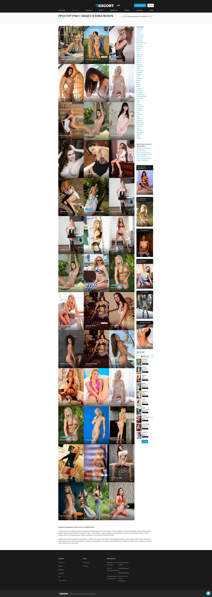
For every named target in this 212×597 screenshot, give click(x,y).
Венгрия (139, 45)
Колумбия (139, 78)
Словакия (139, 108)
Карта (101, 10)
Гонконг (139, 57)
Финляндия (140, 124)
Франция (139, 120)
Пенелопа (145, 391)
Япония (138, 138)
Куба (137, 82)
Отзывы (85, 566)
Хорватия (139, 126)
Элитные (61, 10)
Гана (137, 53)
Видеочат (114, 10)
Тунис (138, 116)
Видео (127, 10)
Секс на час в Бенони (143, 152)
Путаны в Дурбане (142, 160)
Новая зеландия (141, 96)
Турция (138, 118)
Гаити (138, 51)
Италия (138, 69)
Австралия (139, 29)
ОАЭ (137, 100)
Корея (138, 80)
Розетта (144, 416)
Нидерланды (140, 94)
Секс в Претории (141, 156)
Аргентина (139, 35)
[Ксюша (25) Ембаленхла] (71, 45)
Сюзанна (144, 359)
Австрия (139, 31)
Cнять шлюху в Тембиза (143, 158)
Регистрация (140, 5)
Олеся (144, 375)
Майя (143, 408)
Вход (150, 5)
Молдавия (139, 92)
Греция (138, 59)
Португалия (140, 106)
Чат (59, 577)
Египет (138, 63)
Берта (143, 399)
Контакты (86, 563)
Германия (139, 55)
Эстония (139, 130)
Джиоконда (145, 424)
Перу (138, 102)
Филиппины (140, 122)
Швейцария (140, 132)
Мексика (139, 90)
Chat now (145, 363)
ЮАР (150, 16)
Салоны (139, 10)
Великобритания (141, 43)
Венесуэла (139, 47)
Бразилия (139, 41)
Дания (138, 61)
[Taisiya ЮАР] (96, 45)
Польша (138, 104)
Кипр (138, 76)
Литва (138, 86)
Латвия (138, 84)
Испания (139, 65)
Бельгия (139, 39)
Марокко (139, 88)
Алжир (138, 33)
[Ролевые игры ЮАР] (96, 83)
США (138, 112)
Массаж (61, 570)
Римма (144, 367)
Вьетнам (139, 49)
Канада (138, 74)
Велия (144, 383)
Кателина (145, 432)
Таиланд (139, 114)
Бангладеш (139, 37)
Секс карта (62, 580)
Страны (61, 573)
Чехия (138, 128)
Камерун (139, 72)
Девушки (75, 10)
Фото (152, 10)
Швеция (139, 134)
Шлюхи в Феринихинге (143, 154)
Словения (139, 110)
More (145, 441)
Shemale (89, 10)
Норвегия (139, 98)
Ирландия (139, 67)
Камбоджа (139, 71)
